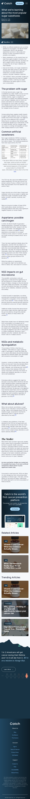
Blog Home (4, 19)
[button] (12, 42)
